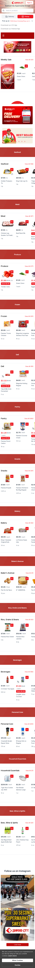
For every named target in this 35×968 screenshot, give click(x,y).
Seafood (4, 164)
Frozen (4, 316)
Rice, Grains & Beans (10, 619)
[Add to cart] (26, 66)
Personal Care (7, 724)
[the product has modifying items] (12, 173)
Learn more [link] (12, 956)
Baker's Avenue (7, 573)
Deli (2, 366)
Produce (4, 266)
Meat (3, 216)
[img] (33, 226)
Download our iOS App (9, 25)
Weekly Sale (6, 60)
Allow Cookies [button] (17, 960)
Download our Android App (10, 29)
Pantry (4, 418)
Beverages (5, 672)
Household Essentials (10, 770)
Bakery (4, 523)
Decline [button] (17, 965)
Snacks (4, 471)
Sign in (29, 2)
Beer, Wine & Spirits (9, 823)
